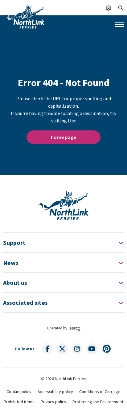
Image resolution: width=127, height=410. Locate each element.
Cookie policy (18, 391)
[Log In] (108, 7)
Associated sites (25, 302)
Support (14, 242)
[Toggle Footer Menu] (121, 243)
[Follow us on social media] (47, 348)
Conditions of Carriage (100, 391)
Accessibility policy (55, 391)
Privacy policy (53, 401)
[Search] (121, 7)
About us (15, 282)
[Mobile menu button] (119, 24)
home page (63, 137)
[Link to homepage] (24, 16)
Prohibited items (19, 401)
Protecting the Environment (97, 401)
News (10, 262)
